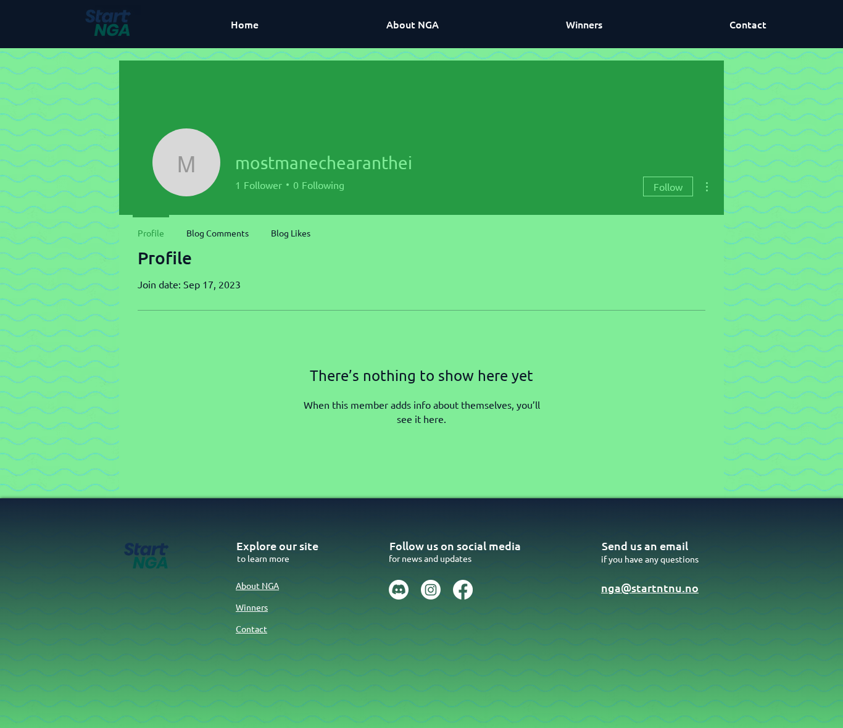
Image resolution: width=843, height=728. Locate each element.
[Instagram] (431, 590)
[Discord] (399, 590)
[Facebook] (463, 590)
